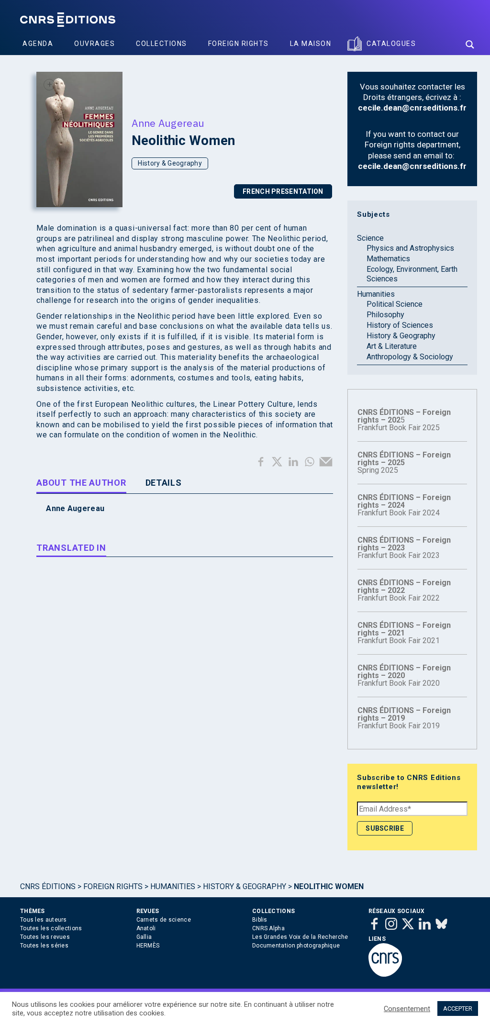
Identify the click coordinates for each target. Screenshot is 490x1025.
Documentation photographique (296, 945)
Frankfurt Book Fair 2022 (404, 590)
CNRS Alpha (268, 928)
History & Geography (170, 163)
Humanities (376, 294)
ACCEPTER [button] (457, 1008)
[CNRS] (385, 974)
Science (370, 238)
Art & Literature (392, 346)
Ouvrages (94, 43)
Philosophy (385, 314)
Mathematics (388, 258)
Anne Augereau (168, 123)
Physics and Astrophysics (410, 248)
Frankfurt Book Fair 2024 (404, 505)
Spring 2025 (404, 462)
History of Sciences (400, 325)
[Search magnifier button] (470, 44)
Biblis (259, 919)
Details (163, 483)
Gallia (144, 937)
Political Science (395, 304)
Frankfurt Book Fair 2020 (404, 675)
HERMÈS (148, 945)
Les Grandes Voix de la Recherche (300, 937)
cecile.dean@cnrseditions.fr (412, 107)
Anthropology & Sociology (410, 356)
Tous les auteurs (43, 919)
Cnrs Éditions (48, 886)
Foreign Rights (238, 43)
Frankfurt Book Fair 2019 (404, 718)
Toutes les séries (44, 945)
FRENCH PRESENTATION (283, 191)
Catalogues (391, 43)
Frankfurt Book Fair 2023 (404, 547)
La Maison (311, 43)
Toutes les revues (45, 937)
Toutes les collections (51, 928)
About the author (81, 483)
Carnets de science (163, 919)
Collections (161, 43)
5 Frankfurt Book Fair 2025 (404, 420)
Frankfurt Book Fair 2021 (404, 633)
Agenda (37, 43)
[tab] (81, 484)
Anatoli (146, 928)
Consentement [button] (407, 1008)
